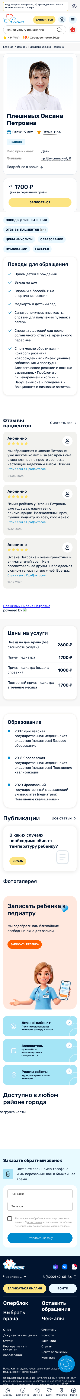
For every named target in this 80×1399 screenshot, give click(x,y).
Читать (18, 861)
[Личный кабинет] (62, 19)
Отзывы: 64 (51, 132)
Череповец (12, 1277)
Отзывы (46, 1346)
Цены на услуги (19, 239)
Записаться (44, 19)
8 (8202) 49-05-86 (57, 1277)
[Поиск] (59, 29)
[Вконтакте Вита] (64, 1267)
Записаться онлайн (24, 1288)
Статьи (8, 1341)
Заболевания (13, 1355)
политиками (34, 1222)
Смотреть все (61, 423)
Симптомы (49, 1329)
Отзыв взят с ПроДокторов (26, 469)
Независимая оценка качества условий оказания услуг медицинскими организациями (36, 1370)
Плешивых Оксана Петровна (26, 606)
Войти (62, 1288)
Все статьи (62, 818)
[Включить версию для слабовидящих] (74, 6)
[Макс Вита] (55, 1267)
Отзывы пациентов (26, 230)
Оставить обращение (56, 1306)
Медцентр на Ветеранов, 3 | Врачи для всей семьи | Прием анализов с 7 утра (34, 6)
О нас (7, 1329)
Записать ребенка (24, 944)
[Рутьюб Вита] (74, 1267)
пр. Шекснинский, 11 (56, 158)
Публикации (17, 249)
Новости (47, 1335)
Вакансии (48, 1341)
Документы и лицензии (20, 1335)
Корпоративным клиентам (15, 1348)
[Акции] (73, 29)
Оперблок (15, 1303)
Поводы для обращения (26, 220)
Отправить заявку (40, 1238)
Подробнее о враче (23, 167)
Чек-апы (53, 1319)
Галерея (42, 249)
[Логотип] (14, 19)
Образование (51, 239)
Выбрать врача (14, 1316)
